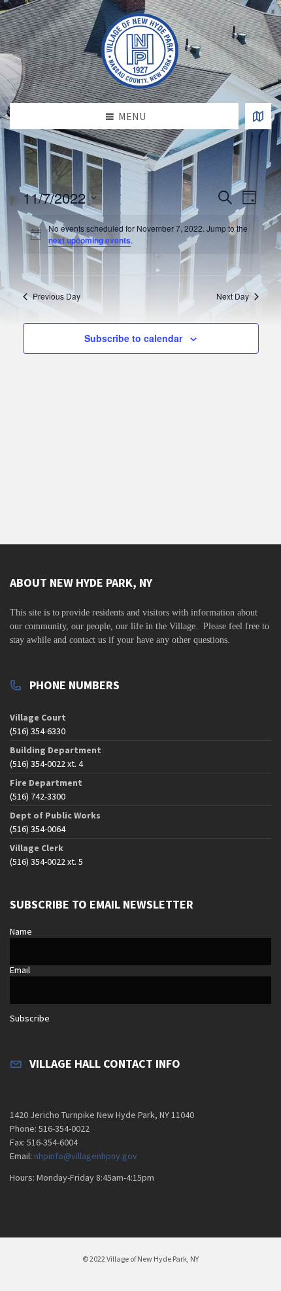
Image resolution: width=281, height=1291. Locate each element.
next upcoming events (89, 240)
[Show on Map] (258, 116)
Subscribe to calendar (133, 338)
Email (20, 969)
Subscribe (30, 1018)
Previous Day (56, 296)
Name (21, 931)
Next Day (232, 296)
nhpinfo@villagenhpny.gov (85, 1156)
